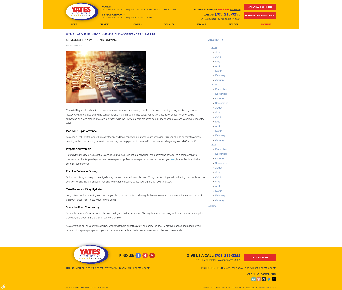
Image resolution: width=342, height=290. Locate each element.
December (221, 89)
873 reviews (235, 10)
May (217, 61)
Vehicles (169, 24)
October (219, 98)
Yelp (152, 255)
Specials (201, 24)
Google (145, 255)
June (218, 56)
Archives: (215, 40)
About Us (266, 24)
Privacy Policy (238, 287)
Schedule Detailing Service (259, 15)
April (218, 66)
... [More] (212, 206)
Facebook (138, 255)
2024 (214, 144)
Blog (96, 34)
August (219, 107)
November (221, 93)
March (218, 70)
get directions (260, 257)
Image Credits (251, 287)
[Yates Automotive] (82, 11)
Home (74, 24)
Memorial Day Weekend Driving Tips (129, 34)
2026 (214, 47)
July (217, 52)
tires (173, 159)
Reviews (233, 24)
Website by (267, 288)
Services (104, 24)
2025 (214, 84)
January (219, 80)
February (220, 75)
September (221, 103)
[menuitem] (74, 24)
